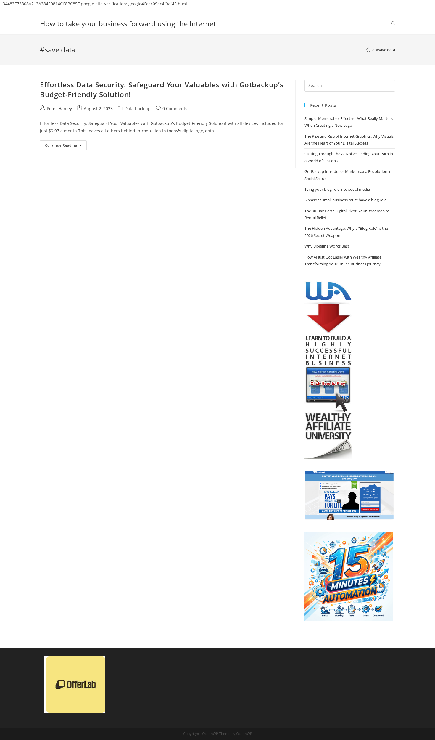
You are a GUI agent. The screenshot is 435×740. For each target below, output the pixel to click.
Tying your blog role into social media (337, 189)
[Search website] (393, 23)
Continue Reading (66, 146)
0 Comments (174, 108)
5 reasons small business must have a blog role (345, 200)
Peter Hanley (59, 108)
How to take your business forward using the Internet (128, 23)
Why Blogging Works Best (326, 246)
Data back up (138, 108)
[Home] (368, 49)
